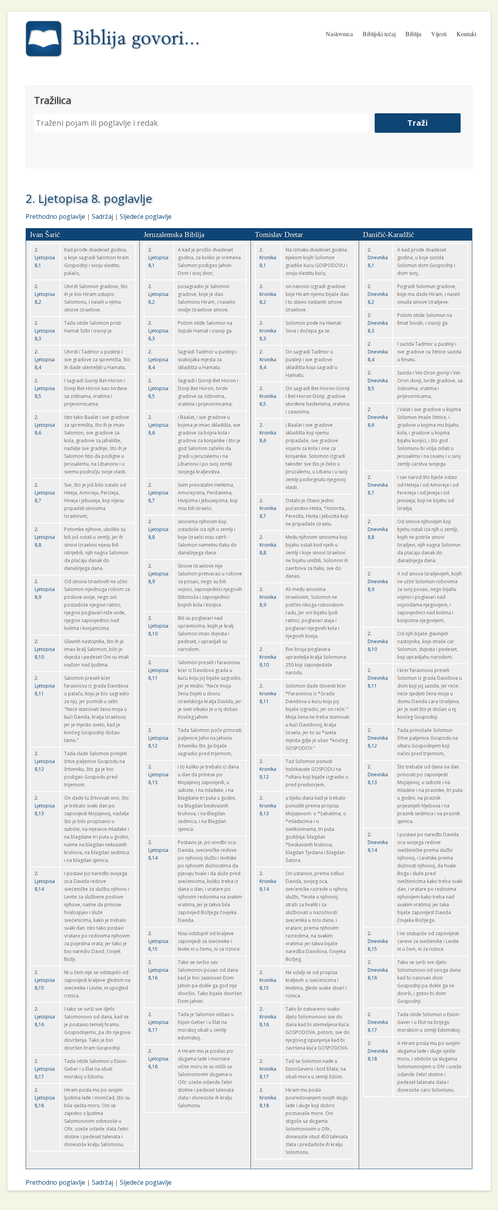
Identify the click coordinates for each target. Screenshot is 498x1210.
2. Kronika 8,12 (268, 769)
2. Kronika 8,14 (268, 881)
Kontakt (466, 34)
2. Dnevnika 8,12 (378, 738)
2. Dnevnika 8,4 (378, 352)
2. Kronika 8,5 (268, 396)
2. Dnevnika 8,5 (378, 380)
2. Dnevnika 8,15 (378, 941)
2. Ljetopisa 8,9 (45, 589)
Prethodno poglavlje (55, 216)
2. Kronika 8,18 (268, 1098)
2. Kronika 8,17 (268, 1069)
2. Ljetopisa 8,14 (45, 881)
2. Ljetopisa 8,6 (45, 425)
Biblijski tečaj (379, 34)
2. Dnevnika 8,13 (378, 774)
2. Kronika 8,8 (268, 545)
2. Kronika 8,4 (268, 359)
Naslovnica (339, 34)
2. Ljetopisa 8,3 (45, 331)
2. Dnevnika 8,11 (378, 678)
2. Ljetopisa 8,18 (45, 1098)
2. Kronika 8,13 (268, 806)
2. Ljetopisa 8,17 (45, 1069)
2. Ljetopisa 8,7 (45, 493)
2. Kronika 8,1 (268, 257)
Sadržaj (102, 216)
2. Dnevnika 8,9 (378, 581)
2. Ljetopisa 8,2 (45, 294)
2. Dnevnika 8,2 (378, 294)
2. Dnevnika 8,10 (378, 641)
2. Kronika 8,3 (268, 331)
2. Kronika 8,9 (268, 597)
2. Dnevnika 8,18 (378, 1051)
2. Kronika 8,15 (268, 980)
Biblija (413, 34)
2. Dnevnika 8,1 (378, 257)
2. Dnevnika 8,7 (378, 485)
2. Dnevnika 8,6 (378, 417)
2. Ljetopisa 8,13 (45, 806)
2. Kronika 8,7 (268, 508)
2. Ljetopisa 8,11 (45, 686)
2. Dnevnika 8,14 (378, 842)
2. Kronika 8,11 (268, 693)
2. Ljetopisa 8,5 (45, 388)
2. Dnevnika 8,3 (378, 323)
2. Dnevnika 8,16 (378, 970)
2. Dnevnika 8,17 (378, 1022)
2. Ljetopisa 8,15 (45, 980)
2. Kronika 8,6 (268, 433)
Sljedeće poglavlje (146, 216)
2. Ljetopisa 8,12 (45, 761)
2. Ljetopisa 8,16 (45, 1017)
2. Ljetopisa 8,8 (45, 537)
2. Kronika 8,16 (268, 1017)
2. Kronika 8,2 (268, 294)
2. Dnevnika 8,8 (378, 529)
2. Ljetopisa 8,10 (45, 649)
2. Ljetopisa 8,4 (45, 359)
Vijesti (439, 34)
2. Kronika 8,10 (268, 657)
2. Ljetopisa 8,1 (45, 257)
